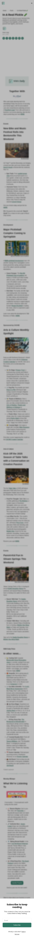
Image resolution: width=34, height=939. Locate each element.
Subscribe (17, 925)
